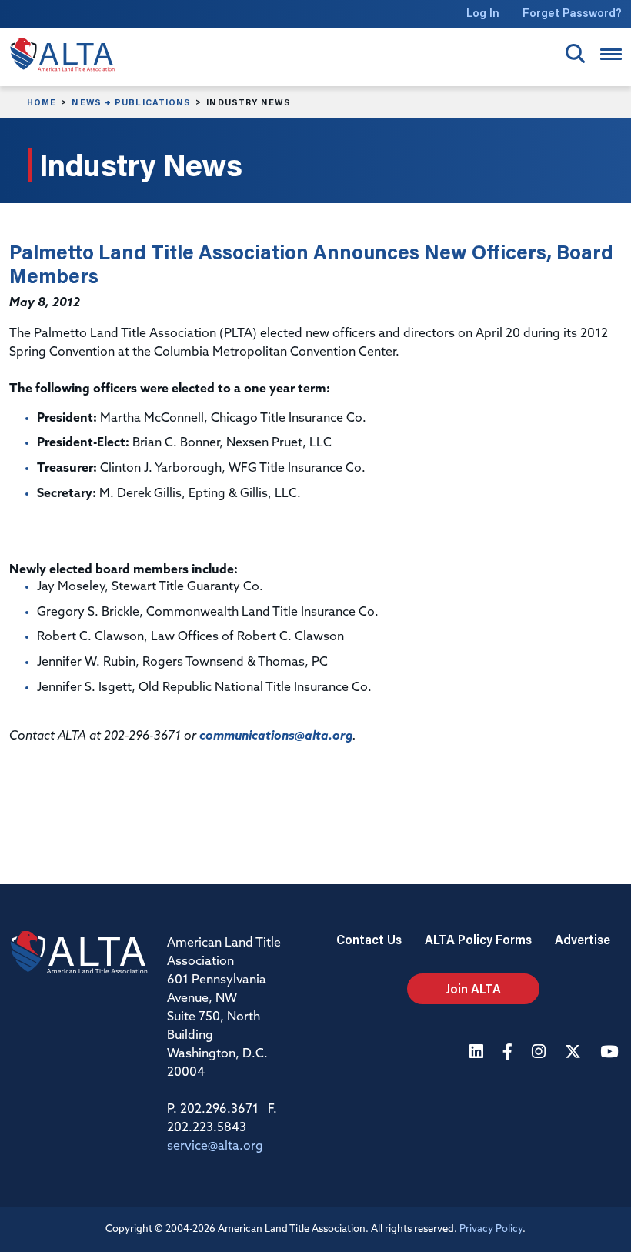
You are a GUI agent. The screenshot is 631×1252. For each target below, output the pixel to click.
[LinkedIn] (478, 1053)
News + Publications (131, 102)
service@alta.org (215, 1146)
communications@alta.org (275, 736)
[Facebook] (509, 1053)
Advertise (582, 939)
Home (41, 102)
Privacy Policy (490, 1229)
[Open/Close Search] (575, 53)
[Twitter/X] (575, 1053)
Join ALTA (473, 988)
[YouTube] (611, 1053)
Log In (482, 12)
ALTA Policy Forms (478, 939)
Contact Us (369, 939)
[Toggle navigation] (611, 54)
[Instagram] (540, 1053)
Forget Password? (572, 12)
